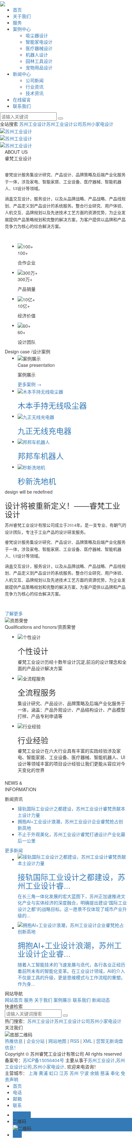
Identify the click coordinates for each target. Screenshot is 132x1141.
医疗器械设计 (39, 48)
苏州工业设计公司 (64, 124)
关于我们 (22, 16)
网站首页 (14, 1000)
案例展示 (62, 1000)
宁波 (84, 1073)
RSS (74, 1041)
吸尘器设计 (37, 35)
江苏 (63, 1073)
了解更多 (14, 613)
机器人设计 (37, 54)
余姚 (94, 1073)
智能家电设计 (39, 42)
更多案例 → (29, 384)
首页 (17, 9)
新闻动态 (101, 1000)
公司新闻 (35, 80)
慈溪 (104, 1073)
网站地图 (57, 1041)
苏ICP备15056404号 (43, 1060)
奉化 (115, 1073)
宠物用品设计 (39, 67)
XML (87, 1041)
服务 (17, 22)
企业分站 (36, 1041)
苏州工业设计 (32, 124)
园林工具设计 (39, 61)
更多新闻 (14, 850)
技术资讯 (35, 93)
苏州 (74, 1073)
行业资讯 (35, 86)
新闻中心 (22, 74)
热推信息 (14, 1041)
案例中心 (22, 29)
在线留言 (22, 99)
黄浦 (43, 1073)
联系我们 (22, 106)
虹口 (53, 1073)
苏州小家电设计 (97, 124)
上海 (33, 1073)
